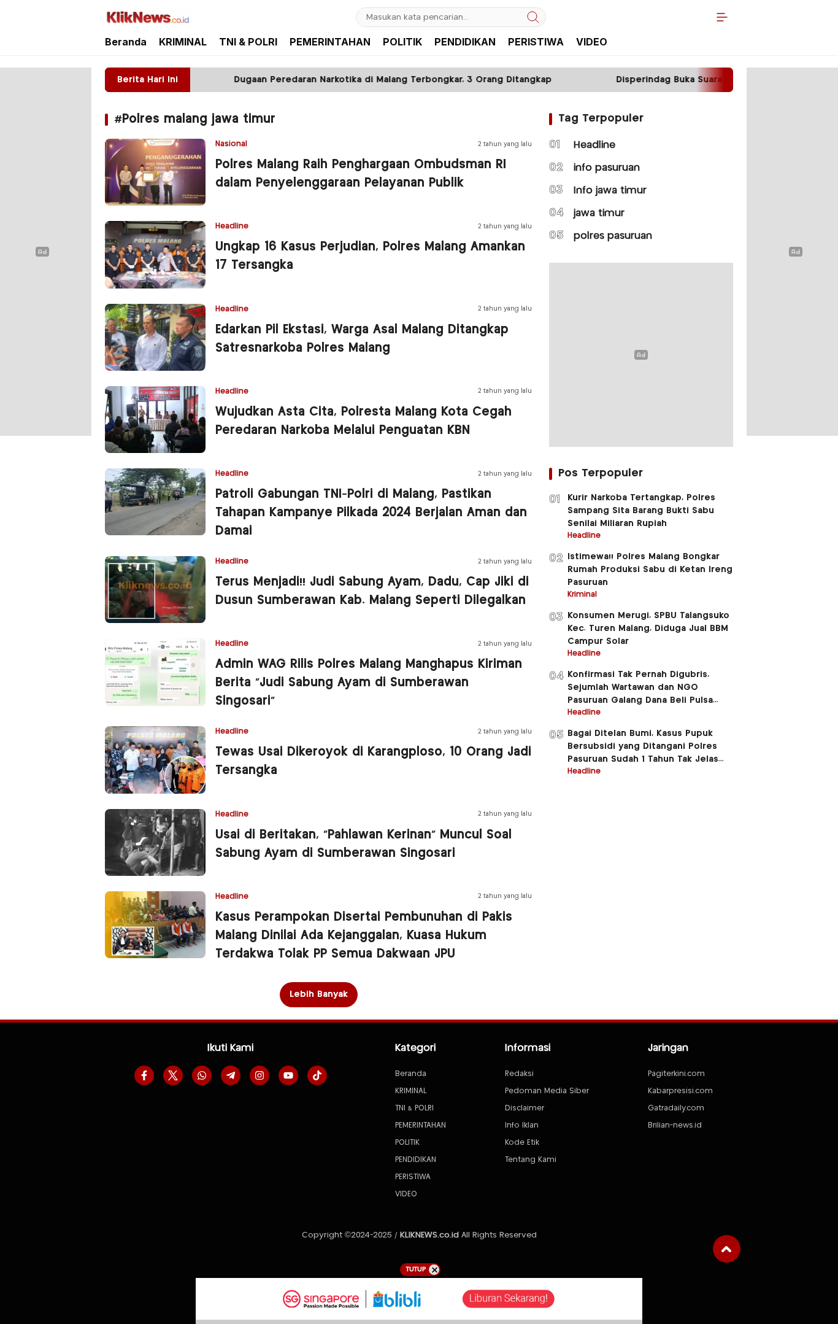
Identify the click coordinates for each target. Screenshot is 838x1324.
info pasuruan (607, 167)
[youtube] (288, 1075)
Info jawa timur (610, 190)
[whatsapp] (202, 1075)
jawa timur (599, 213)
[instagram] (259, 1075)
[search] (533, 17)
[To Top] (726, 1249)
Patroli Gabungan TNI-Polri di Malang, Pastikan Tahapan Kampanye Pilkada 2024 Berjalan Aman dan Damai (371, 513)
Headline (594, 145)
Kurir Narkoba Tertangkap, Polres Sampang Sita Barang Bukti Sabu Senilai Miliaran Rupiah (641, 511)
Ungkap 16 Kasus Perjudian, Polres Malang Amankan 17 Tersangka (370, 256)
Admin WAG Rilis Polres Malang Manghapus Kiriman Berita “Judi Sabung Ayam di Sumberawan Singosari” (368, 683)
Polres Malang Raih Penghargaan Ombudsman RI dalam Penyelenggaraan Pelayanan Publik (360, 174)
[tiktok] (317, 1075)
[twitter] (173, 1075)
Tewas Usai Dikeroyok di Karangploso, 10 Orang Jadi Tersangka (373, 761)
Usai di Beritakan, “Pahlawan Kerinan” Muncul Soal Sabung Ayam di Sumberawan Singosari (363, 844)
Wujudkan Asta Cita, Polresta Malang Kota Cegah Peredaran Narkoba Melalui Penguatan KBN (363, 421)
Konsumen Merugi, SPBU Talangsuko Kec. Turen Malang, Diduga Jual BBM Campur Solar (648, 628)
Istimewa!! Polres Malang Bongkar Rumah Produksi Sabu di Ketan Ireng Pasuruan (649, 569)
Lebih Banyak (319, 994)
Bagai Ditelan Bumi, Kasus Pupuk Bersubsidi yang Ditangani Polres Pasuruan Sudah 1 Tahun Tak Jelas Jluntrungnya (642, 752)
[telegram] (230, 1075)
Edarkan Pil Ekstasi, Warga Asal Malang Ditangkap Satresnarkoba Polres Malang (362, 339)
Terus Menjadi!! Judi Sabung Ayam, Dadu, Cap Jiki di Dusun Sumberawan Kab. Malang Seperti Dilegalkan (372, 591)
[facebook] (144, 1075)
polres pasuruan (613, 236)
